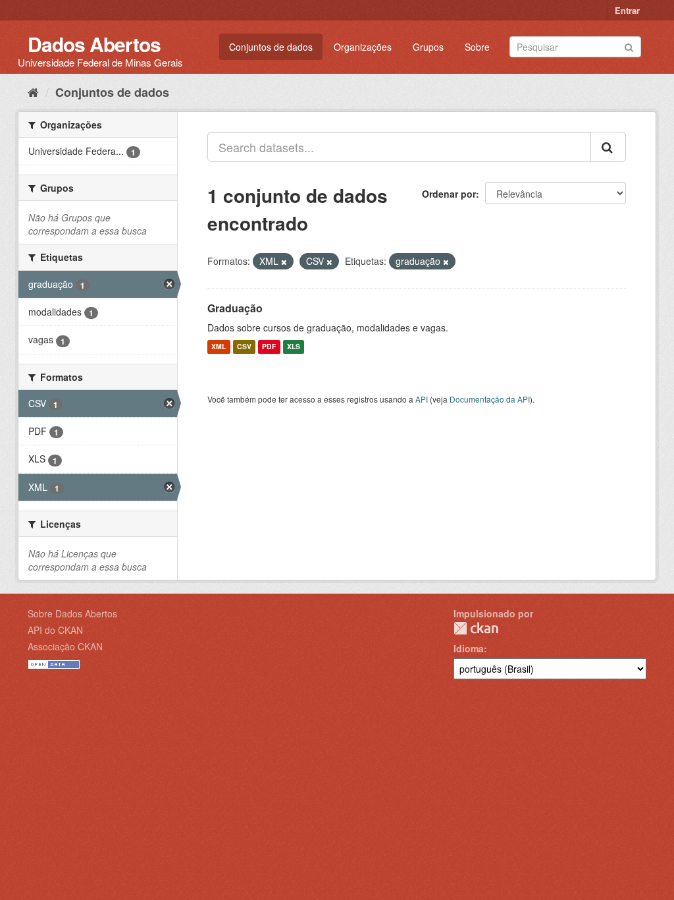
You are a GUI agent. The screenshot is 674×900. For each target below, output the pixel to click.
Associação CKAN (65, 646)
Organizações (363, 46)
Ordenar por (449, 193)
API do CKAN (55, 629)
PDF (269, 347)
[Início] (33, 91)
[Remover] (284, 261)
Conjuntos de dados (271, 46)
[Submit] (629, 45)
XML (218, 347)
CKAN (476, 628)
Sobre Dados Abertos (72, 613)
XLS (293, 347)
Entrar (627, 10)
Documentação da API (490, 399)
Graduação (235, 308)
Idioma (469, 648)
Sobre (477, 46)
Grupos (428, 46)
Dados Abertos (94, 44)
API (421, 399)
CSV (244, 347)
